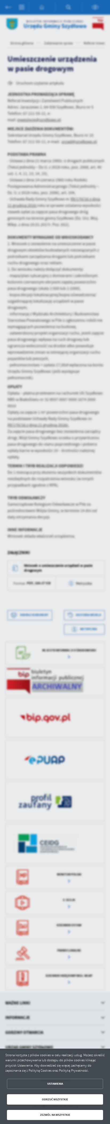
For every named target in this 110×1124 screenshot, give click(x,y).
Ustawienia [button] (55, 1084)
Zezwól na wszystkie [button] (55, 1115)
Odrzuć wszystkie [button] (55, 1099)
